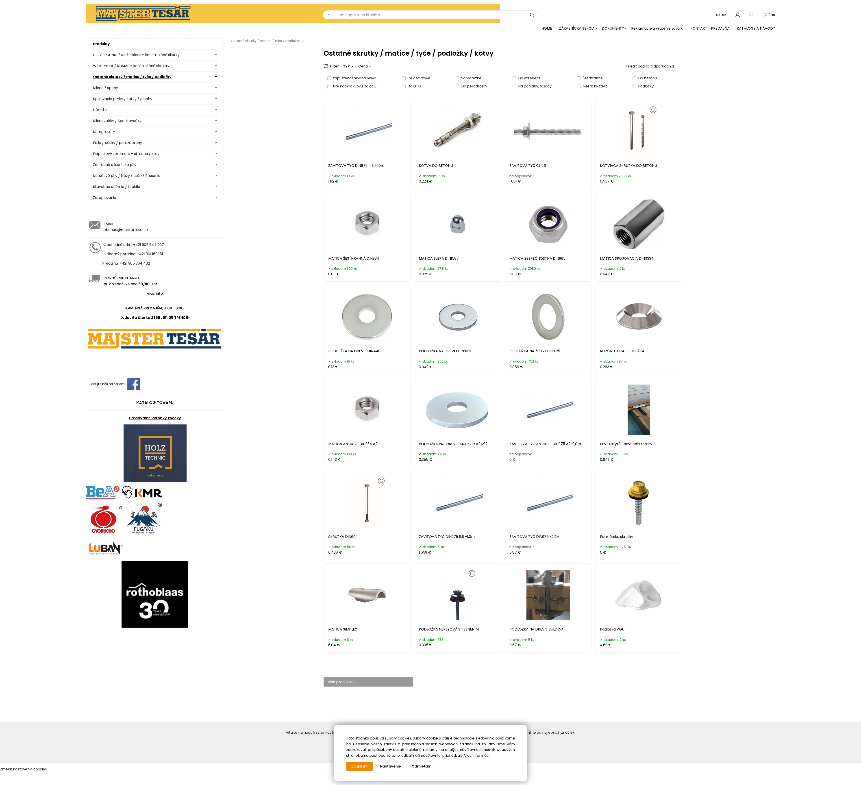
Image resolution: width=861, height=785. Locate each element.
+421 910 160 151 (150, 254)
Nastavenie (390, 766)
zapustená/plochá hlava (354, 78)
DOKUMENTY (613, 28)
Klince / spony (105, 87)
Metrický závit (595, 86)
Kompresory (104, 131)
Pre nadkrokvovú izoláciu (354, 86)
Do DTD (414, 86)
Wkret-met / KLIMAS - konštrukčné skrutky (131, 65)
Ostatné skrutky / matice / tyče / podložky (132, 76)
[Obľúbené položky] (751, 14)
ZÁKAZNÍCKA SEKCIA (577, 28)
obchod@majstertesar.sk (126, 229)
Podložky (646, 86)
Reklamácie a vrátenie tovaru (657, 28)
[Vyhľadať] (328, 14)
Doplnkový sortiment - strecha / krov (126, 153)
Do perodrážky (474, 86)
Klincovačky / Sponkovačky (117, 120)
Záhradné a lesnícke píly (114, 164)
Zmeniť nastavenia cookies (23, 769)
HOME (546, 28)
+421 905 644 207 (148, 244)
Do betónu (647, 78)
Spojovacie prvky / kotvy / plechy (122, 98)
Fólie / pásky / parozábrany (117, 142)
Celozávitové (418, 78)
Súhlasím (359, 766)
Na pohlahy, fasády (535, 86)
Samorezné (471, 78)
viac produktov (341, 682)
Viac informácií (477, 755)
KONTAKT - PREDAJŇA (710, 28)
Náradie (100, 109)
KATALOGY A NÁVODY (756, 28)
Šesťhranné (593, 78)
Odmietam (421, 766)
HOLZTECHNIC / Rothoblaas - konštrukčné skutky (136, 54)
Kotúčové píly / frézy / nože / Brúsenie (126, 175)
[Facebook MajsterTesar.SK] (133, 383)
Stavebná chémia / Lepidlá (116, 186)
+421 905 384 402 (135, 263)
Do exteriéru (529, 78)
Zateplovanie (104, 197)
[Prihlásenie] (737, 14)
